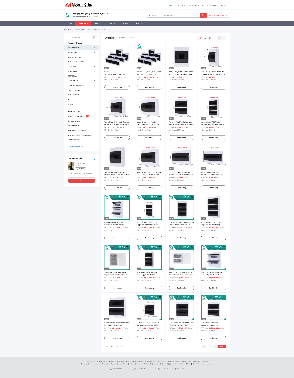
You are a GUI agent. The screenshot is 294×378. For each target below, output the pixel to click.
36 (117, 347)
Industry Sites (162, 361)
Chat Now (82, 169)
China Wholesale (137, 361)
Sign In (171, 5)
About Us (98, 23)
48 (122, 347)
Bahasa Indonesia (207, 364)
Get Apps (212, 5)
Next (221, 347)
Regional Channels (174, 361)
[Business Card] (94, 158)
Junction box (72, 52)
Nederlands (147, 364)
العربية (156, 364)
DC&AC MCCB (73, 81)
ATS (69, 99)
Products (84, 23)
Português (105, 364)
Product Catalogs (76, 146)
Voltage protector (74, 90)
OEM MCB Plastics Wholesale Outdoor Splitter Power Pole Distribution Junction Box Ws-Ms (212, 274)
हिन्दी (174, 364)
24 (112, 347)
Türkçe (188, 364)
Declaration (170, 369)
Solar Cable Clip (73, 95)
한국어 (162, 364)
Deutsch (139, 364)
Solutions (111, 23)
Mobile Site (196, 361)
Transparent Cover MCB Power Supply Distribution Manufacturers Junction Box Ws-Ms (116, 274)
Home (70, 23)
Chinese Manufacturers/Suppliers (119, 361)
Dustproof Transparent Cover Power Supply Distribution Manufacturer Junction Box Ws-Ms (149, 274)
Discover (125, 23)
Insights (205, 361)
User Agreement (160, 369)
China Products (102, 361)
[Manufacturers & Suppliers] (79, 4)
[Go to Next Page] (224, 38)
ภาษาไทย (181, 364)
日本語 (169, 364)
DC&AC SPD (72, 66)
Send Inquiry (117, 87)
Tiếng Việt (196, 364)
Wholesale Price (150, 361)
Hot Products (91, 361)
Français (113, 364)
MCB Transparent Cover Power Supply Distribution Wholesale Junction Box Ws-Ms (147, 224)
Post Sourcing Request (220, 15)
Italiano (132, 364)
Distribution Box (73, 48)
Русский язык (123, 364)
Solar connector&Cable (76, 62)
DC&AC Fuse (72, 76)
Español (97, 364)
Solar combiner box (74, 57)
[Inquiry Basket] (203, 5)
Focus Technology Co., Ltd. (132, 369)
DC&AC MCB (72, 71)
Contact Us (139, 23)
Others (70, 104)
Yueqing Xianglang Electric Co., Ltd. (89, 13)
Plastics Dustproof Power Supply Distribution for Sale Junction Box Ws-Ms (181, 274)
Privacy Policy (181, 369)
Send (81, 181)
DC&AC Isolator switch (76, 85)
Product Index (186, 361)
